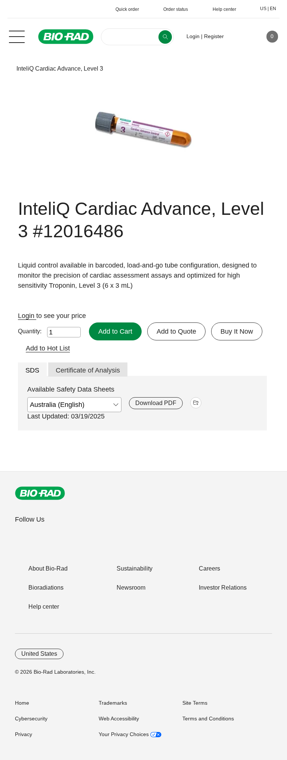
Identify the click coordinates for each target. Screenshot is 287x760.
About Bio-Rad (48, 568)
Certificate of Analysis (88, 370)
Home (22, 703)
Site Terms (194, 703)
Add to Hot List (48, 348)
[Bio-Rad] (40, 493)
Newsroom (131, 587)
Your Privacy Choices (124, 734)
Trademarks (113, 703)
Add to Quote (176, 331)
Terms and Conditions (208, 719)
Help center (43, 606)
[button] (4, 69)
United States (39, 654)
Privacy (23, 734)
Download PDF (155, 403)
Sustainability (134, 568)
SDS (32, 370)
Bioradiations (46, 587)
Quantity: (29, 331)
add (195, 402)
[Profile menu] (240, 36)
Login (27, 315)
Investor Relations (223, 587)
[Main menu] (16, 35)
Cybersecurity (31, 719)
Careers (209, 568)
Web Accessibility (119, 719)
